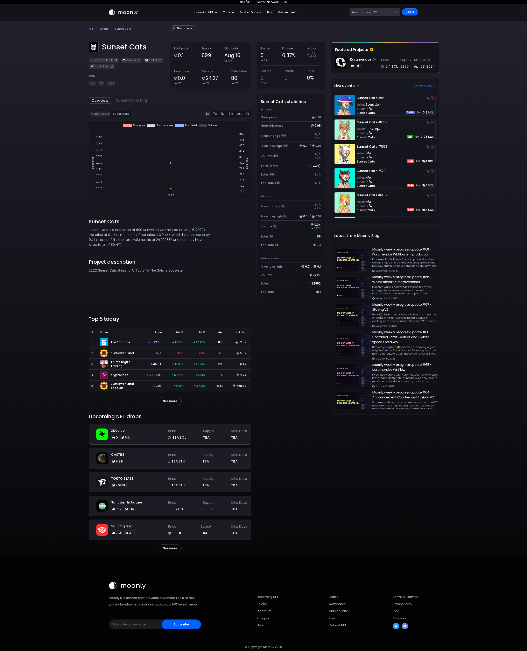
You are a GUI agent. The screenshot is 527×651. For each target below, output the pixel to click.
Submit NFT (337, 625)
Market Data (338, 611)
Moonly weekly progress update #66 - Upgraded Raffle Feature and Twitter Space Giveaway (402, 337)
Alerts (333, 597)
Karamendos (361, 59)
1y (428, 98)
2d (101, 83)
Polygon (263, 618)
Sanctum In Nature (126, 502)
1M (223, 114)
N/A (369, 109)
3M (231, 114)
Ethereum (264, 611)
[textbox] (150, 275)
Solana (104, 28)
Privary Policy (402, 604)
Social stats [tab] (121, 114)
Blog (270, 12)
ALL (239, 114)
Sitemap (399, 618)
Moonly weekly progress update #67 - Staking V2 (402, 307)
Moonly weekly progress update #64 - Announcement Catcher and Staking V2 (403, 395)
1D (207, 114)
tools (111, 83)
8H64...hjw (373, 129)
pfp (92, 83)
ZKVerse (118, 430)
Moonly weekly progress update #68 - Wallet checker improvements (402, 279)
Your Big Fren (122, 526)
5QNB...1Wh (373, 105)
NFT (91, 28)
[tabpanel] (170, 160)
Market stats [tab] (100, 114)
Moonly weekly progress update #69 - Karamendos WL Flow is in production (401, 252)
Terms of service (405, 597)
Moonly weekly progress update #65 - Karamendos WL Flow (402, 367)
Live (332, 618)
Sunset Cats (366, 113)
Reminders (337, 604)
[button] (124, 47)
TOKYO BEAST (122, 478)
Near (260, 625)
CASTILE (117, 454)
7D (215, 114)
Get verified (286, 12)
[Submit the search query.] (397, 12)
